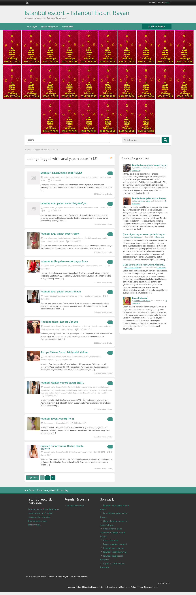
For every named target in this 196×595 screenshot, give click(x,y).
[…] (42, 190)
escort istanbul (66, 177)
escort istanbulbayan (133, 237)
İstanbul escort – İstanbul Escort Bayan (76, 13)
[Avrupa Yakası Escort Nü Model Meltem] (33, 361)
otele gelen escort (52, 329)
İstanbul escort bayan (113, 548)
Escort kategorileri (49, 26)
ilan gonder (156, 26)
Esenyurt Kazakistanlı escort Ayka (61, 172)
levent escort (49, 423)
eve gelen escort (92, 177)
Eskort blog (67, 26)
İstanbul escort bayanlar (114, 552)
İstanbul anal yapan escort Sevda (61, 291)
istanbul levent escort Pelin (57, 418)
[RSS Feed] (27, 2)
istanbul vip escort (74, 393)
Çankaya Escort (151, 587)
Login (167, 3)
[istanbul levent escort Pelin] (33, 430)
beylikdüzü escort (80, 387)
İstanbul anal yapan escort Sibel (60, 233)
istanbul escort (75, 208)
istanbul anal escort (65, 238)
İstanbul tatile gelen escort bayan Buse (64, 261)
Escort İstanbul (140, 298)
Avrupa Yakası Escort (70, 326)
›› (53, 478)
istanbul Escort (106, 587)
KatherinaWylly (67, 329)
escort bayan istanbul (52, 177)
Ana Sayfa (32, 26)
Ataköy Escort (67, 387)
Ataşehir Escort (68, 452)
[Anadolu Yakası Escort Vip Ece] (33, 333)
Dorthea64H (102, 393)
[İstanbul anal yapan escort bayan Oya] (33, 214)
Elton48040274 (99, 452)
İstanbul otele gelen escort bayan (149, 165)
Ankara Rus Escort (121, 587)
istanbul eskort (99, 390)
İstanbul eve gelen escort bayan (149, 198)
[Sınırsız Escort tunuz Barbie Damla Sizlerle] (33, 457)
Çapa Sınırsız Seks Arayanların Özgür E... (144, 265)
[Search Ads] (165, 140)
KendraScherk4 (62, 423)
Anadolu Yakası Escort (52, 326)
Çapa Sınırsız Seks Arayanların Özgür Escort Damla (112, 532)
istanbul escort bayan (93, 238)
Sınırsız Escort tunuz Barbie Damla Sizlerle (62, 447)
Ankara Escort (137, 587)
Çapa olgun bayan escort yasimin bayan (144, 234)
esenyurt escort (79, 177)
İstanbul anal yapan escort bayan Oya (63, 203)
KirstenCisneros (47, 360)
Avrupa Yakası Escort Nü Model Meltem (64, 352)
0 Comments (159, 237)
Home (27, 150)
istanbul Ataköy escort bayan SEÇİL (62, 382)
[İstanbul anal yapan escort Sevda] (33, 303)
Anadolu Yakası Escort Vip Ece (59, 321)
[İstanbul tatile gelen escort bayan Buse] (33, 272)
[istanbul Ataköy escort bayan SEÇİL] (33, 394)
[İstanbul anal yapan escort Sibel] (33, 249)
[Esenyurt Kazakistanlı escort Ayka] (33, 184)
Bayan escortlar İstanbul (115, 544)
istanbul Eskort (75, 587)
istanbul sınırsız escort (89, 208)
